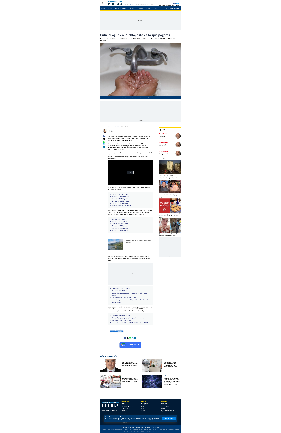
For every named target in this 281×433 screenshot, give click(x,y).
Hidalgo (163, 408)
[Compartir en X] (104, 139)
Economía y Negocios (120, 8)
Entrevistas (131, 8)
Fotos (126, 4)
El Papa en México (165, 154)
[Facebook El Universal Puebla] (174, 3)
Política (132, 4)
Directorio (124, 427)
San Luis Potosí (165, 406)
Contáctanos (131, 427)
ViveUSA (143, 410)
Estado (103, 8)
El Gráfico (144, 405)
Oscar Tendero (163, 134)
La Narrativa (163, 145)
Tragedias (162, 136)
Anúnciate (150, 4)
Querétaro (164, 403)
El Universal (144, 403)
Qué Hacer (148, 8)
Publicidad (147, 427)
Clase (142, 408)
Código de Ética (139, 427)
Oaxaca (163, 405)
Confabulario (145, 412)
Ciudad (110, 8)
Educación (140, 8)
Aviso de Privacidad (149, 419)
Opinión (156, 8)
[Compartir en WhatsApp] (104, 142)
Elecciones (143, 4)
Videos (137, 4)
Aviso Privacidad (155, 427)
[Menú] (102, 3)
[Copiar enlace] (104, 147)
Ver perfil (111, 131)
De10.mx (143, 406)
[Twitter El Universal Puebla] (177, 3)
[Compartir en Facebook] (104, 136)
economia (119, 331)
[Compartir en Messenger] (104, 144)
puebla (112, 331)
